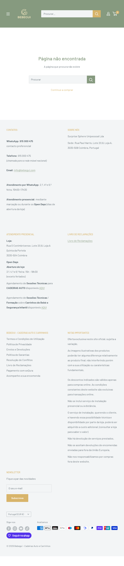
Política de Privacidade (19, 344)
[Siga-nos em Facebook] (8, 528)
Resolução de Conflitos (19, 359)
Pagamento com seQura (19, 370)
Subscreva (17, 497)
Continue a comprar (62, 89)
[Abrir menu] (8, 14)
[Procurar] (91, 79)
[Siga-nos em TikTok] (27, 528)
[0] (115, 14)
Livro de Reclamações (80, 240)
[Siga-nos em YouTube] (21, 528)
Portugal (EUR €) (16, 514)
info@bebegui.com (24, 170)
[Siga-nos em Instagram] (15, 528)
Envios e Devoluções (18, 349)
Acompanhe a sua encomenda (23, 375)
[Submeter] (97, 13)
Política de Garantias (17, 354)
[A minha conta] (108, 14)
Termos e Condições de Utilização (25, 338)
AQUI (42, 287)
